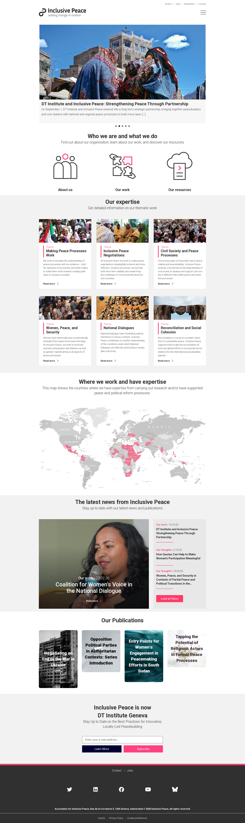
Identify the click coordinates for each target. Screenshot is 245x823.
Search (168, 4)
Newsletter (189, 4)
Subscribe (143, 749)
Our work (122, 190)
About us (65, 190)
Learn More (102, 749)
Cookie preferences (137, 818)
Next (210, 74)
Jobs (178, 4)
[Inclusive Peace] (62, 12)
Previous (35, 74)
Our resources (179, 190)
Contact (202, 4)
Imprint (101, 818)
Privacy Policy (116, 818)
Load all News (170, 598)
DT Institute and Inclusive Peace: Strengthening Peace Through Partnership (115, 103)
